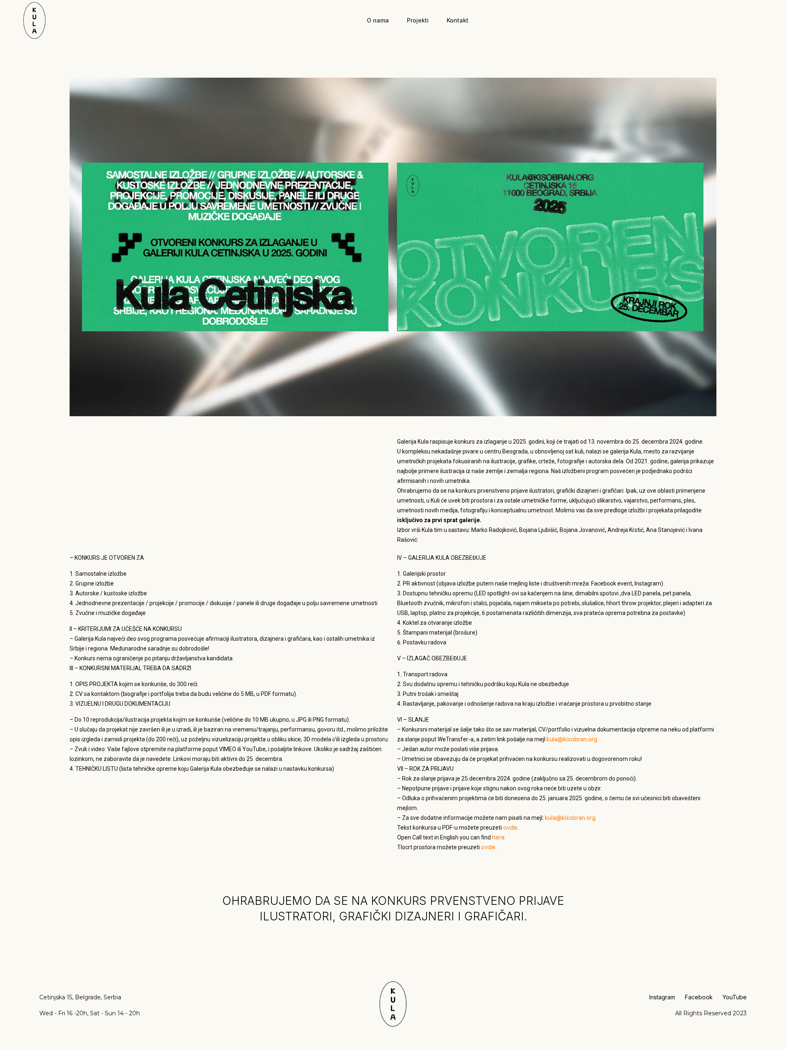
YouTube (735, 997)
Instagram (662, 997)
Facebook (699, 997)
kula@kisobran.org (572, 739)
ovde (510, 827)
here (498, 837)
